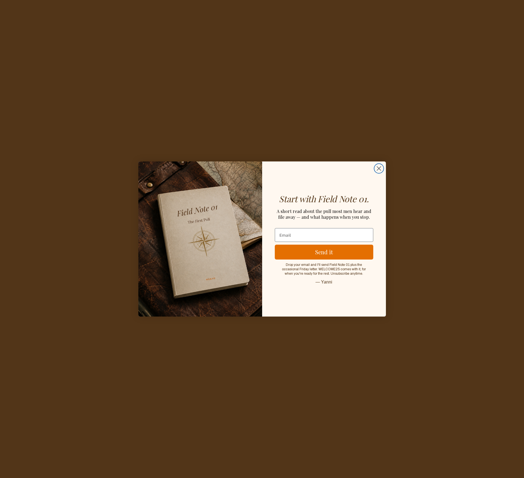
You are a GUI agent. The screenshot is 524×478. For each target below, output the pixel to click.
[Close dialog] (379, 168)
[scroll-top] (512, 466)
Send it (324, 252)
